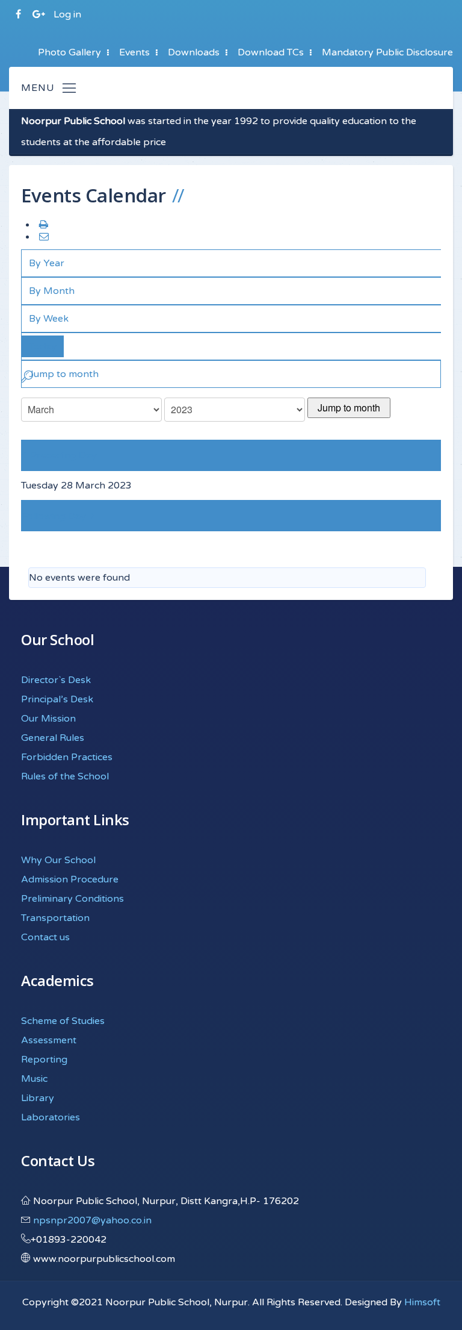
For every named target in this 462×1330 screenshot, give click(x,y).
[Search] (27, 379)
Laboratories (50, 1117)
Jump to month (349, 407)
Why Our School (58, 860)
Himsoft (422, 1302)
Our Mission (48, 719)
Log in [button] (67, 14)
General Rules (52, 738)
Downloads (194, 52)
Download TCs (271, 52)
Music (34, 1079)
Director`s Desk (56, 680)
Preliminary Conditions (72, 899)
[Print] (43, 225)
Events (134, 52)
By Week (49, 319)
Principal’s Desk (57, 699)
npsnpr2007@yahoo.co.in (92, 1220)
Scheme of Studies (63, 1021)
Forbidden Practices (66, 757)
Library (37, 1098)
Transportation (55, 918)
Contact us (45, 937)
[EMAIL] (43, 237)
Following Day (54, 516)
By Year (46, 263)
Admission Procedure (70, 879)
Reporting (44, 1060)
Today (43, 346)
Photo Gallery (69, 52)
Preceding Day (63, 455)
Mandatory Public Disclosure (387, 52)
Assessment (48, 1040)
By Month (52, 291)
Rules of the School (65, 776)
